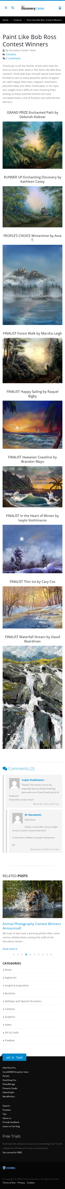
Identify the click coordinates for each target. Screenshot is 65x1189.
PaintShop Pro (9, 1080)
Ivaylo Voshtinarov (33, 780)
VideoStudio (8, 1092)
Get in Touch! (14, 1057)
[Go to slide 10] (51, 954)
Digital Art (10, 977)
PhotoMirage (9, 1084)
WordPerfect (9, 1096)
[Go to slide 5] (30, 954)
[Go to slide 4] (26, 954)
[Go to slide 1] (14, 954)
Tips (5, 1113)
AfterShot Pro (9, 1067)
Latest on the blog (11, 1126)
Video (8, 1024)
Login (59, 7)
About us (7, 1118)
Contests (11, 54)
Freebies (10, 1040)
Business (10, 993)
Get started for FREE (12, 1152)
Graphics (10, 1016)
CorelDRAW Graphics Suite (15, 1071)
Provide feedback (11, 1122)
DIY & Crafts (12, 1032)
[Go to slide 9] (47, 954)
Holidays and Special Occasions (23, 1001)
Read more (9, 949)
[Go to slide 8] (43, 954)
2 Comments (13, 58)
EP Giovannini (33, 814)
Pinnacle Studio (10, 1088)
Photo (8, 969)
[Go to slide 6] (35, 954)
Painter (6, 1075)
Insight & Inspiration (17, 985)
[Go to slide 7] (39, 954)
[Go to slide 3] (22, 954)
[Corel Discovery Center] (32, 7)
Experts (6, 1105)
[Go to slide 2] (18, 954)
